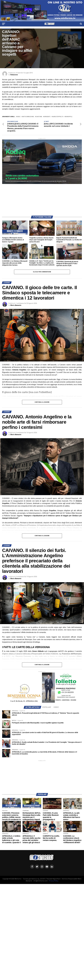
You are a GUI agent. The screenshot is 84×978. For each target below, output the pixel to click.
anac (18, 116)
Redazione (14, 75)
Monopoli (68, 116)
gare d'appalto (57, 116)
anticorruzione (28, 116)
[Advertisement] (42, 198)
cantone (39, 116)
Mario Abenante (15, 305)
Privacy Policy (53, 881)
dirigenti (47, 116)
